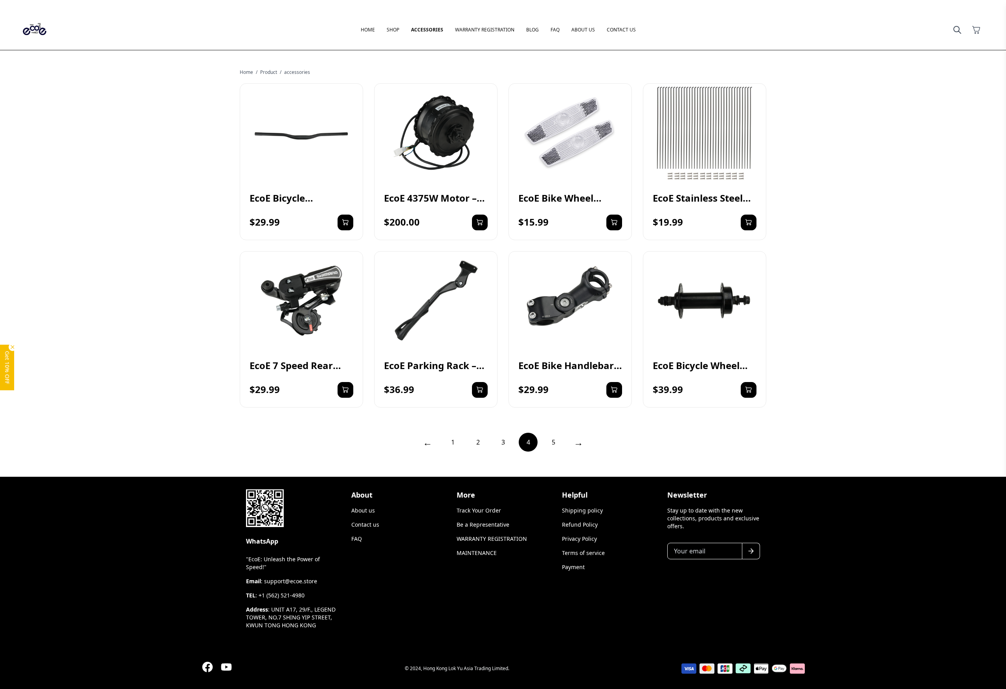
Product (268, 72)
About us (583, 29)
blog (532, 29)
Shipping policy (582, 510)
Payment (573, 567)
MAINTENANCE (477, 553)
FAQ (555, 29)
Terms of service (583, 553)
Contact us (621, 29)
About (362, 495)
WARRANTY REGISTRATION (484, 29)
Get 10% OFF (7, 367)
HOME (368, 29)
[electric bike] (34, 29)
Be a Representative (483, 524)
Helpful (574, 495)
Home (246, 72)
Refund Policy (580, 524)
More (466, 495)
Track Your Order (479, 510)
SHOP (393, 29)
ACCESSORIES (427, 29)
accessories (297, 72)
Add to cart (345, 222)
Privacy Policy (579, 538)
